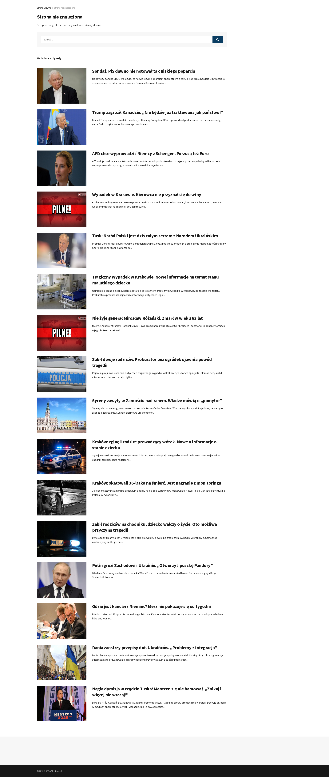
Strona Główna (44, 7)
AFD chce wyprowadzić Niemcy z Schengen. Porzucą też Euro (150, 153)
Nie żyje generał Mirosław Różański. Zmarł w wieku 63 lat (147, 318)
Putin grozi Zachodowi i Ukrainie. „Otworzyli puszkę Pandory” (152, 565)
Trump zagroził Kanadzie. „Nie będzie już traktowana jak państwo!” (157, 112)
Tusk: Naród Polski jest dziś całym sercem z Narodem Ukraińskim (155, 236)
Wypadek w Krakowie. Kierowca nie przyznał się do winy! (147, 194)
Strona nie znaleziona (64, 7)
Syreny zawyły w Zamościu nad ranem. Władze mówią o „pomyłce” (157, 400)
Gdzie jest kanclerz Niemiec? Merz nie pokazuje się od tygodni (151, 606)
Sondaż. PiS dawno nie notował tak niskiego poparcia (143, 71)
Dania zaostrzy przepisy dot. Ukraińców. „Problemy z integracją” (154, 648)
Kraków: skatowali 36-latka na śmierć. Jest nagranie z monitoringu (156, 483)
